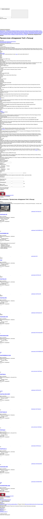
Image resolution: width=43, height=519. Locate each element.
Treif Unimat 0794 (4, 335)
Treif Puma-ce (3, 448)
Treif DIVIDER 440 (4, 233)
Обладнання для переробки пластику (30, 32)
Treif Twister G (3, 412)
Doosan (9, 34)
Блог (36, 504)
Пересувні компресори (12, 31)
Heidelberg (13, 34)
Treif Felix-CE (3, 279)
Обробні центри (38, 30)
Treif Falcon (3, 374)
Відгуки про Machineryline (30, 504)
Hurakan (17, 34)
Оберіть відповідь (3, 248)
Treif (1, 260)
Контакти (9, 499)
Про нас (1, 499)
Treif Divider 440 (4, 316)
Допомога (5, 499)
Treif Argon (2, 429)
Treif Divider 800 (4, 466)
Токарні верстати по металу (29, 30)
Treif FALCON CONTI (5, 394)
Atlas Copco (39, 33)
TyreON (25, 34)
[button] (21, 24)
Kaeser (22, 34)
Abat (36, 33)
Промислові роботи (6, 33)
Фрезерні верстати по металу (22, 31)
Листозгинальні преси (18, 33)
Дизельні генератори (20, 30)
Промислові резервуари (18, 32)
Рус (2, 502)
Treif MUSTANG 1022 (5, 485)
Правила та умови (3, 504)
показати (2, 191)
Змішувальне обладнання (34, 31)
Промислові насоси (4, 31)
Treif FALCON (3, 297)
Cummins (6, 34)
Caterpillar (2, 34)
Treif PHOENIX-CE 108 (5, 355)
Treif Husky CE (3, 214)
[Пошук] (19, 14)
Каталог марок (40, 504)
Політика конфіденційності (12, 504)
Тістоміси (12, 33)
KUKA (20, 34)
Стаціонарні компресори (8, 32)
